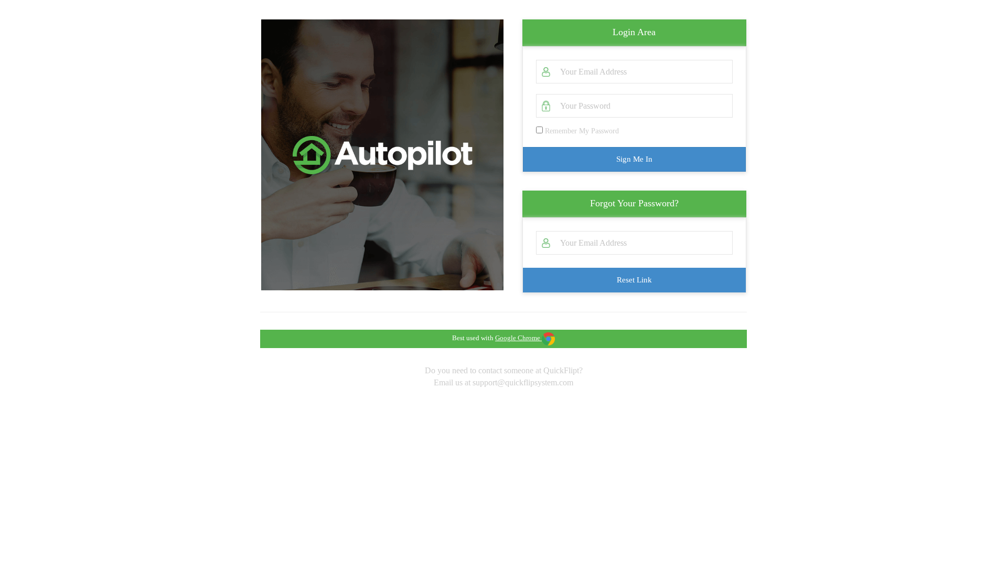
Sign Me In (634, 159)
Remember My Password (581, 131)
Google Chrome (517, 338)
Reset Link (634, 280)
